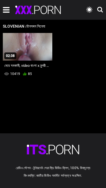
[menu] (6, 9)
